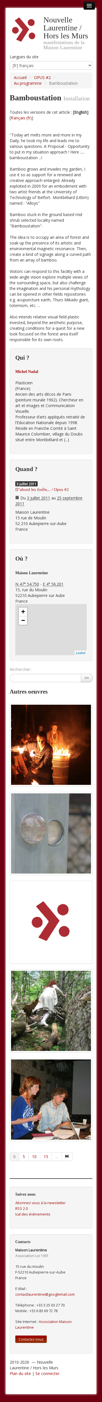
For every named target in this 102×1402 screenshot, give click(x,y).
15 (46, 1156)
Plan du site (20, 1373)
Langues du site (24, 56)
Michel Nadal (26, 372)
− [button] (23, 620)
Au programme (28, 83)
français (18, 118)
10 (34, 1156)
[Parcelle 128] (51, 1010)
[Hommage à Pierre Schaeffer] (51, 922)
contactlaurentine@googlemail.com (45, 1294)
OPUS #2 (42, 77)
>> (86, 678)
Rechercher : (21, 669)
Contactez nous (31, 1339)
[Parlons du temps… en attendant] (51, 833)
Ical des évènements (32, 1214)
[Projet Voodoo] (51, 744)
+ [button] (23, 611)
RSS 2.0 (21, 1208)
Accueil (20, 77)
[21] (67, 1156)
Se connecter (47, 1373)
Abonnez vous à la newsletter (40, 1202)
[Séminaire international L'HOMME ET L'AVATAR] (51, 1099)
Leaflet (80, 652)
